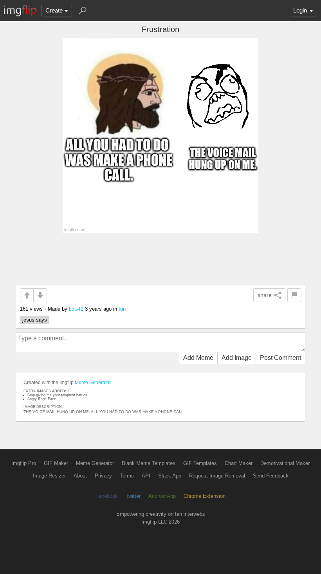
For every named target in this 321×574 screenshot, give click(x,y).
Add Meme (198, 357)
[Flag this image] (294, 295)
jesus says (34, 320)
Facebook (107, 496)
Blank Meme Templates (148, 463)
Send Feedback (271, 476)
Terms (127, 476)
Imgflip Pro (23, 463)
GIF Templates (200, 463)
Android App (162, 496)
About (80, 476)
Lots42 (76, 308)
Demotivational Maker (285, 463)
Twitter (133, 496)
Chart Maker (238, 463)
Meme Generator (93, 382)
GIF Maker (56, 463)
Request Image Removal (217, 476)
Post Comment (280, 357)
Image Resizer (49, 476)
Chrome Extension (204, 496)
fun (122, 309)
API (146, 476)
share (265, 295)
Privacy (103, 476)
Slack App (169, 476)
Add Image (237, 357)
